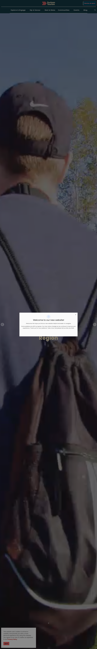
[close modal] (76, 314)
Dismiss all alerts (89, 3)
